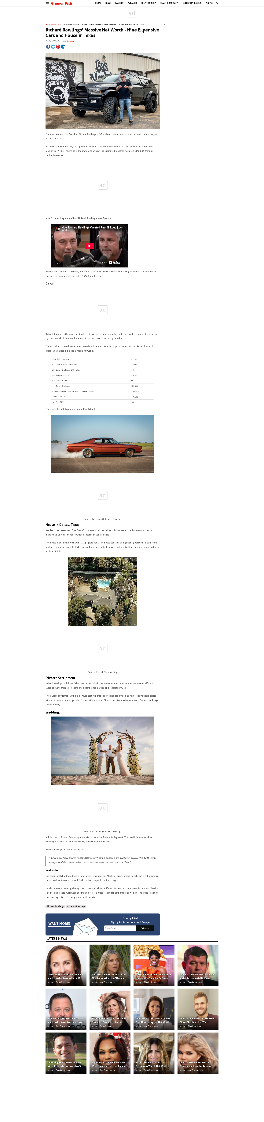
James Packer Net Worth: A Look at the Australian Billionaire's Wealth (197, 978)
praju (72, 41)
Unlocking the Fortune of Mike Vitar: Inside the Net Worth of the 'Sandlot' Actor (66, 1066)
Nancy (50, 982)
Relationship (148, 3)
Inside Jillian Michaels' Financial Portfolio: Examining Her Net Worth (109, 1022)
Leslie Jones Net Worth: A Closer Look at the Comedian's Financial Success (153, 978)
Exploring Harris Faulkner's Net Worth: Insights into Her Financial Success (110, 1066)
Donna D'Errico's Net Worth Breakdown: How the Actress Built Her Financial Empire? (195, 1066)
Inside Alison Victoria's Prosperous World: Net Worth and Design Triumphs (154, 1066)
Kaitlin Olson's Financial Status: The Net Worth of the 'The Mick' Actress (109, 978)
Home (98, 3)
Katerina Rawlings (76, 906)
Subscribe (145, 928)
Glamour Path (61, 3)
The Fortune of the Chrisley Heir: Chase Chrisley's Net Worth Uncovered (197, 1022)
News (108, 3)
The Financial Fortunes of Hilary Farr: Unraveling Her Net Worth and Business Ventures (153, 1022)
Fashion (119, 3)
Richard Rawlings (55, 906)
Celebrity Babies (192, 3)
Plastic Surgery (169, 3)
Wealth (132, 3)
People (209, 3)
